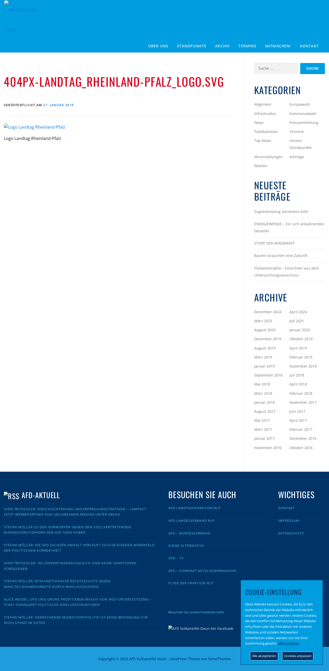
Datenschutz (291, 533)
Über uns (158, 45)
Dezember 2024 (267, 311)
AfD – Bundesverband (189, 533)
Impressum (288, 520)
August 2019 (265, 348)
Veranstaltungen (268, 156)
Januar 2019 (264, 366)
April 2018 (298, 384)
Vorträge (296, 156)
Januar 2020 (299, 329)
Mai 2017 (262, 420)
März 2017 (263, 429)
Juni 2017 (297, 411)
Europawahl (299, 104)
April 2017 (298, 420)
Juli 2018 (296, 375)
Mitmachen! (278, 45)
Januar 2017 (264, 438)
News (259, 122)
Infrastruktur (265, 113)
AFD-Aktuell (41, 495)
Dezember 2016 (302, 438)
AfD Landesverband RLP (191, 520)
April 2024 (298, 311)
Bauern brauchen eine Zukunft (280, 255)
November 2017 (303, 402)
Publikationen (266, 131)
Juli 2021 (296, 320)
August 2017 (265, 411)
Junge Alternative (186, 545)
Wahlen (260, 165)
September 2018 (268, 375)
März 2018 (263, 393)
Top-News (262, 140)
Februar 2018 (300, 393)
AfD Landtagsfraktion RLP (194, 508)
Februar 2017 (300, 429)
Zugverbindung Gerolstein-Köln (281, 211)
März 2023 (263, 320)
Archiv (222, 45)
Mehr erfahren (288, 643)
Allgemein (262, 104)
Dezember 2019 (267, 338)
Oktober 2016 (301, 447)
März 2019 (263, 357)
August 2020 (265, 329)
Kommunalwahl (302, 113)
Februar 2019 (300, 357)
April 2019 (298, 348)
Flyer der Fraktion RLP (191, 583)
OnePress (178, 658)
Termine (247, 45)
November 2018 (303, 366)
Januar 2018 (264, 402)
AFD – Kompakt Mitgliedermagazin (202, 570)
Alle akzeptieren (264, 656)
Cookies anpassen (298, 656)
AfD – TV (176, 558)
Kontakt (309, 45)
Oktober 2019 (301, 338)
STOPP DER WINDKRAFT (274, 243)
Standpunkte (191, 45)
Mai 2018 (262, 384)
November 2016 (267, 447)
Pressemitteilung (303, 122)
